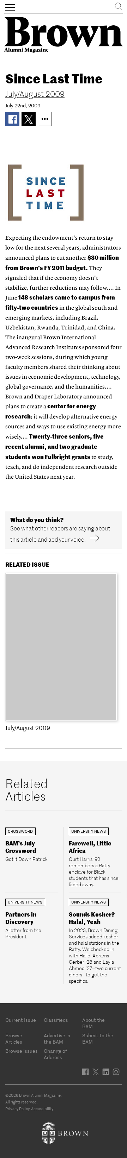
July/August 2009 (35, 94)
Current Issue (20, 1020)
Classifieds (56, 1020)
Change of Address (55, 1054)
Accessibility (42, 1108)
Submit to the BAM (97, 1038)
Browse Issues (21, 1051)
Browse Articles (13, 1038)
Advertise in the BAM (57, 1038)
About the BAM (93, 1023)
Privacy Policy (17, 1108)
